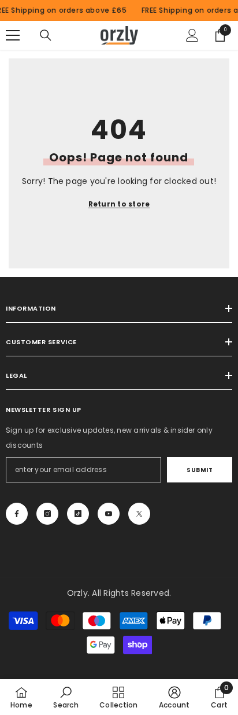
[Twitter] (139, 514)
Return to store (119, 204)
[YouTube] (109, 514)
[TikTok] (78, 514)
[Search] (46, 35)
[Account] (192, 35)
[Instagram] (47, 514)
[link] (65, 697)
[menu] (13, 35)
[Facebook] (17, 514)
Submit (200, 470)
